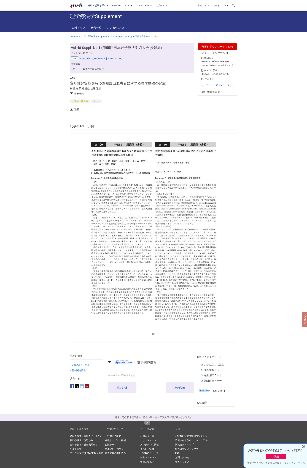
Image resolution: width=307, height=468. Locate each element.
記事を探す (76, 448)
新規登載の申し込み (115, 453)
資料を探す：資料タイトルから (86, 436)
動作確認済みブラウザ (186, 448)
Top (147, 423)
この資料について (117, 27)
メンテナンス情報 (149, 444)
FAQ (177, 453)
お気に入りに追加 (214, 364)
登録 (276, 457)
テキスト (209, 79)
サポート (160, 5)
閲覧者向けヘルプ (184, 444)
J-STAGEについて (121, 5)
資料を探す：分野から (81, 440)
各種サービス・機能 (115, 440)
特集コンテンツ (148, 457)
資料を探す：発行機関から (84, 444)
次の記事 (180, 388)
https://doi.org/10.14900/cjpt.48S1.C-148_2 (101, 58)
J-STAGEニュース (149, 453)
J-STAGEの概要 (113, 436)
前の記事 (122, 388)
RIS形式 (208, 57)
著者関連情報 (79, 370)
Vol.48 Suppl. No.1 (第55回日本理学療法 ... (131, 36)
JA (225, 5)
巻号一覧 (96, 27)
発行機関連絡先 (210, 92)
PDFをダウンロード (217, 46)
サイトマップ (182, 461)
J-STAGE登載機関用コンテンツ (191, 436)
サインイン (203, 5)
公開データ (111, 444)
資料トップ (78, 27)
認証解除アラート (214, 380)
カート (216, 5)
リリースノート (148, 440)
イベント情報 (147, 448)
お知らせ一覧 (147, 436)
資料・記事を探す (97, 5)
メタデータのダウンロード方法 (217, 85)
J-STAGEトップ (77, 36)
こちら (301, 463)
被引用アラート (213, 375)
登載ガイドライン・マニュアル (191, 440)
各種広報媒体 (147, 461)
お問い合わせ (182, 457)
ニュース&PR (143, 5)
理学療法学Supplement (98, 36)
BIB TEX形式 (210, 70)
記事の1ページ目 (80, 365)
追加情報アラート (214, 370)
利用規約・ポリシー (115, 448)
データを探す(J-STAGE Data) (85, 453)
